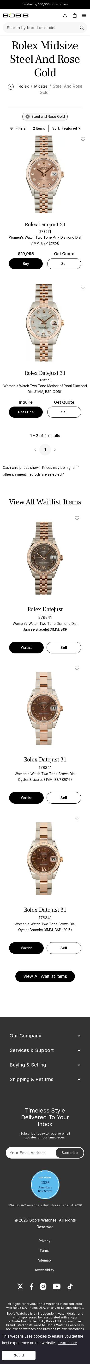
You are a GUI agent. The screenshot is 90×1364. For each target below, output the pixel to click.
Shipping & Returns (31, 1079)
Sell (64, 263)
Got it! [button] (19, 1355)
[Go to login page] (65, 15)
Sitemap (44, 1260)
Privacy (44, 1241)
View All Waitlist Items (45, 976)
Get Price (26, 412)
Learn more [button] (67, 1343)
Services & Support (32, 1050)
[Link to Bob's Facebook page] (32, 1286)
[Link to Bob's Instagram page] (43, 1286)
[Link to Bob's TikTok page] (70, 1286)
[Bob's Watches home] (16, 15)
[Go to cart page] (74, 15)
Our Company (25, 1036)
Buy (26, 263)
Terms (44, 1250)
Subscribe (70, 1153)
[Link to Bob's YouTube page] (56, 1286)
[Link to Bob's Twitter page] (20, 1286)
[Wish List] (78, 518)
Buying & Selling (28, 1065)
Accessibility (44, 1270)
